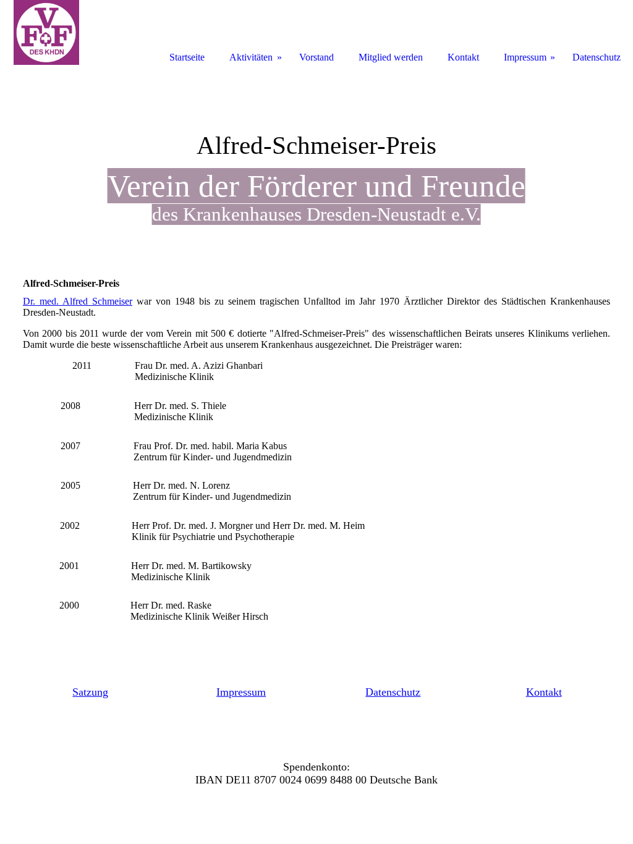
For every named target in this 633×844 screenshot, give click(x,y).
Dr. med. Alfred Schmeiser (77, 301)
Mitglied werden (391, 57)
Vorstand (316, 57)
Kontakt (544, 692)
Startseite (187, 57)
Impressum (241, 692)
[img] (46, 32)
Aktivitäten (251, 57)
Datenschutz (392, 692)
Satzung (90, 692)
